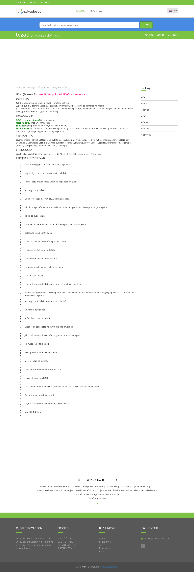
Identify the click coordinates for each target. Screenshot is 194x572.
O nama (33, 2)
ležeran (145, 122)
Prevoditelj (95, 11)
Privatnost (104, 548)
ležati (175, 34)
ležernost (146, 134)
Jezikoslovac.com (109, 566)
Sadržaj (160, 34)
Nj (67, 545)
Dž (59, 541)
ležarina (145, 109)
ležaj (143, 97)
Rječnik (80, 11)
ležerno (145, 128)
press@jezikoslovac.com (157, 538)
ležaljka (144, 103)
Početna (148, 34)
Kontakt (48, 2)
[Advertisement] (76, 62)
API (40, 2)
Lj (60, 545)
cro (175, 10)
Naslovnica (21, 2)
